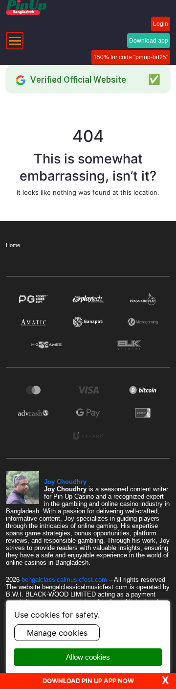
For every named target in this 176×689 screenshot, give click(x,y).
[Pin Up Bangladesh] (26, 7)
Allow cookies (88, 657)
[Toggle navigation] (14, 40)
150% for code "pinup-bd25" (130, 57)
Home (13, 245)
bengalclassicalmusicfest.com (65, 579)
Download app (148, 40)
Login (160, 24)
